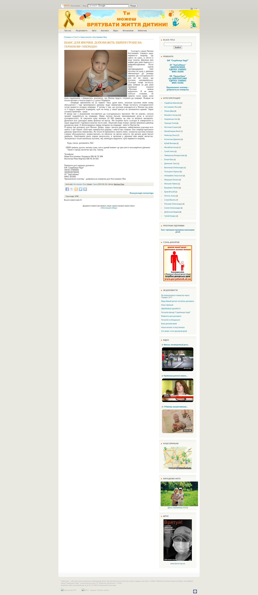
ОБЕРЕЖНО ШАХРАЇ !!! (171, 309)
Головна (67, 37)
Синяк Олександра (172, 208)
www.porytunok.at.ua (80, 585)
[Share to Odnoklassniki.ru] (76, 189)
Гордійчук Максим (171, 103)
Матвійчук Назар (171, 147)
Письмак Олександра (173, 204)
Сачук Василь (170, 200)
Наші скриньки (167, 305)
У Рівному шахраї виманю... (176, 407)
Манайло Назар (171, 115)
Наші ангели (85, 37)
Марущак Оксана (171, 180)
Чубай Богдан (170, 216)
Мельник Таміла (171, 184)
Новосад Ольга (170, 135)
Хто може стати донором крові (174, 331)
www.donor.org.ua (177, 564)
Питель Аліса (170, 196)
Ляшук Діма (169, 111)
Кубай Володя (170, 143)
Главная (65, 5)
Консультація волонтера (141, 193)
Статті (76, 37)
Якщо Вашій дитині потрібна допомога (177, 301)
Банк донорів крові (169, 324)
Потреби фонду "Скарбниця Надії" (175, 312)
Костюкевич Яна (100, 37)
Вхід (114, 208)
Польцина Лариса (171, 172)
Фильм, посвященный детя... (176, 345)
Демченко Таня (170, 164)
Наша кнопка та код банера (173, 327)
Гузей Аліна (169, 151)
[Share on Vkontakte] (85, 189)
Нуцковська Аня (171, 119)
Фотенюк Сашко (171, 127)
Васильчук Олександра (173, 168)
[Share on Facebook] (67, 189)
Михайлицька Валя (172, 131)
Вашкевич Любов (171, 188)
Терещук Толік (170, 123)
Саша (95, 184)
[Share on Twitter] (80, 189)
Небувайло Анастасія (173, 176)
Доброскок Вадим (171, 212)
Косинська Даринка (172, 139)
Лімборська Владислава (174, 155)
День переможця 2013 (177, 508)
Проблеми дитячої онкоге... (176, 376)
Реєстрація (106, 208)
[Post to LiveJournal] (71, 189)
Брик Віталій (169, 192)
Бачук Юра (168, 159)
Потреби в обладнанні (170, 320)
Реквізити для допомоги (171, 316)
